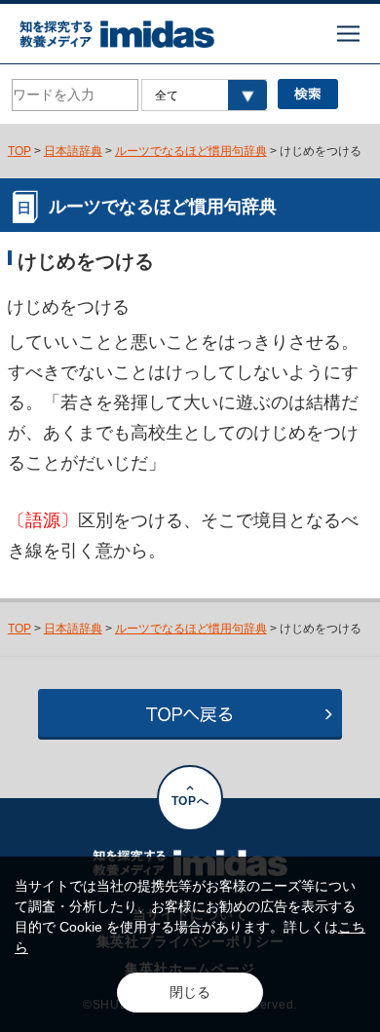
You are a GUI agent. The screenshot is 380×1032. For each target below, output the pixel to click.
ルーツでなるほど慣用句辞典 (191, 150)
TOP (19, 150)
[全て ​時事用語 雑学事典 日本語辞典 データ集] (203, 95)
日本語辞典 (73, 150)
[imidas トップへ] (116, 34)
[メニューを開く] (348, 34)
